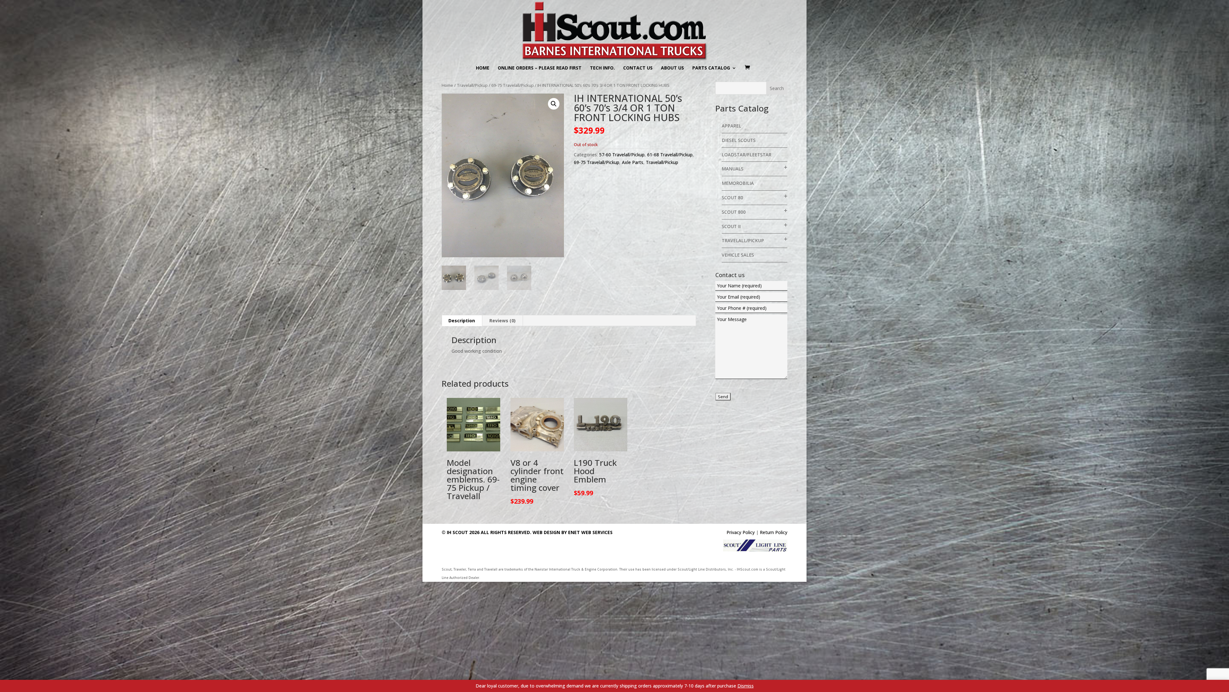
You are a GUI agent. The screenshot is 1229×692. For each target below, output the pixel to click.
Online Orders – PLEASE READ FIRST (540, 68)
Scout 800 (734, 212)
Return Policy (773, 532)
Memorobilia (738, 183)
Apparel (731, 126)
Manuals (732, 169)
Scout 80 (732, 197)
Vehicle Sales (738, 255)
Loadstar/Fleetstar (746, 155)
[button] (553, 104)
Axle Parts (632, 162)
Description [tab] (461, 320)
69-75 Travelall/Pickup (512, 85)
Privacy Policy (741, 532)
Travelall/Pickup (472, 85)
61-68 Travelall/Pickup (670, 155)
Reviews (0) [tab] (502, 320)
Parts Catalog (711, 68)
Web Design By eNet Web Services (573, 532)
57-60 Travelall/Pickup (622, 155)
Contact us (638, 68)
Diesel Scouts (739, 140)
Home (482, 68)
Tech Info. (602, 68)
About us (672, 68)
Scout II (731, 226)
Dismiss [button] (745, 686)
